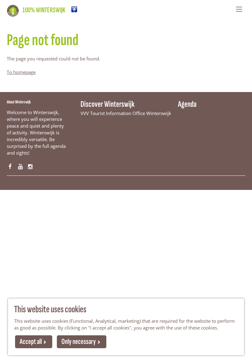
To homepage (21, 72)
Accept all (31, 341)
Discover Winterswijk (108, 104)
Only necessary (78, 341)
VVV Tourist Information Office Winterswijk (126, 113)
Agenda (187, 104)
